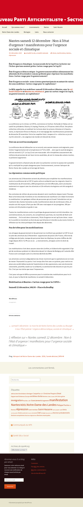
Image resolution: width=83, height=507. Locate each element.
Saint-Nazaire (58, 27)
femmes (45, 396)
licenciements (36, 400)
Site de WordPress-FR (38, 473)
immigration (17, 400)
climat (54, 53)
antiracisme (14, 394)
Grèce (59, 396)
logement (45, 401)
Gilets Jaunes (51, 396)
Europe (27, 396)
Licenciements (34, 27)
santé (61, 410)
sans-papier (56, 410)
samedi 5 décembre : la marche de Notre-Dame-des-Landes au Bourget (40, 325)
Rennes (13, 410)
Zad (39, 412)
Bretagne (27, 32)
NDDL (23, 404)
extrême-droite (36, 396)
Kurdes (25, 401)
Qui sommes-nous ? (18, 27)
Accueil (4, 27)
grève (63, 396)
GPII (56, 396)
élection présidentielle (61, 413)
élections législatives (30, 415)
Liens (37, 32)
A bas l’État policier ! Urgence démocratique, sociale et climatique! (44, 329)
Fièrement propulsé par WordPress (20, 503)
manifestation (61, 53)
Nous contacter (48, 32)
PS (70, 405)
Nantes (46, 27)
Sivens (20, 413)
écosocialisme (49, 413)
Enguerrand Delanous (18, 396)
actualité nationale (42, 53)
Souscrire (10, 486)
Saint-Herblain (33, 410)
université (34, 413)
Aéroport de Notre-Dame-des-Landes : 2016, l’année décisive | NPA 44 (38, 356)
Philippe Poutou (63, 405)
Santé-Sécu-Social (21, 435)
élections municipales (43, 415)
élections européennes (18, 415)
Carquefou (36, 394)
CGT (42, 393)
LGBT (29, 400)
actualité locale (31, 53)
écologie (43, 413)
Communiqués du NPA (22, 424)
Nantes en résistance (34, 92)
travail (29, 413)
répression (12, 55)
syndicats (25, 413)
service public (14, 413)
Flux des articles (38, 467)
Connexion (34, 463)
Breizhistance (23, 394)
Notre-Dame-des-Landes (10, 32)
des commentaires (38, 470)
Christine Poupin (49, 393)
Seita (65, 409)
